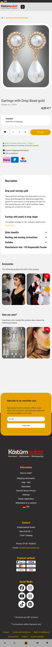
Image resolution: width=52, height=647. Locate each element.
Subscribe (26, 425)
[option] (26, 56)
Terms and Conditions (21, 632)
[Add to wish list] (4, 132)
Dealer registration (26, 499)
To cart (40, 132)
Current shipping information (17, 150)
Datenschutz (13, 637)
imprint (24, 637)
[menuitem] (2, 1)
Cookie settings (37, 637)
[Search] (14, 643)
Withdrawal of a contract (26, 503)
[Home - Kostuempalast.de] (26, 453)
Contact (6, 632)
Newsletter (26, 486)
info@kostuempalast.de (29, 548)
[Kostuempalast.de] (10, 7)
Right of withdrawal (41, 632)
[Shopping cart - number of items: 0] (47, 643)
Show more (9, 225)
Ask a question (11, 153)
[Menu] (5, 643)
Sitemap (26, 495)
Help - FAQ (26, 482)
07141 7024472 (29, 544)
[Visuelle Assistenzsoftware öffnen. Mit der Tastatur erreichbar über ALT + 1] (21, 7)
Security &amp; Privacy (26, 490)
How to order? (26, 473)
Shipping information (26, 478)
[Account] (37, 643)
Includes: (9, 118)
